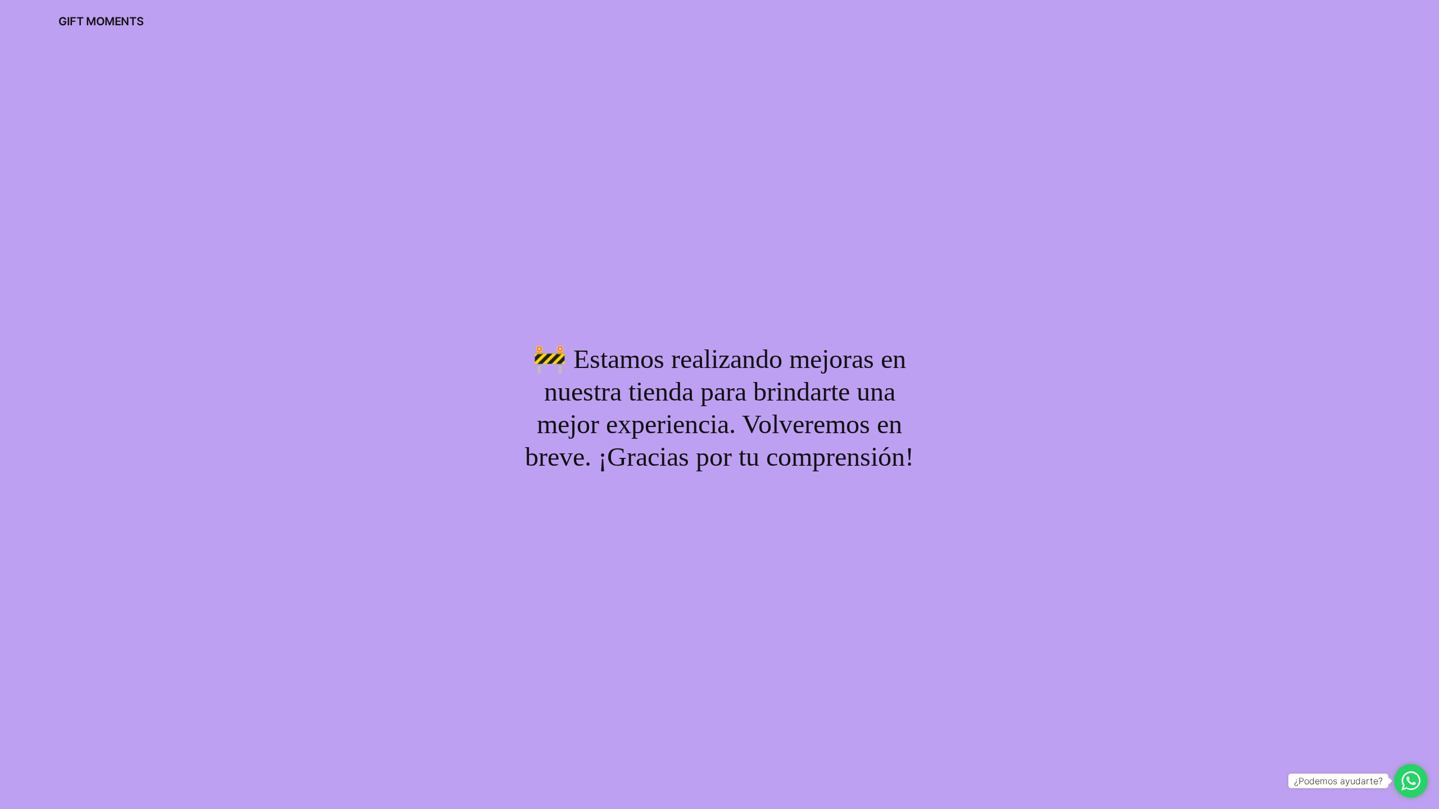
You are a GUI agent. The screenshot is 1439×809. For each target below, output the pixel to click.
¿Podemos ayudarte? (1338, 781)
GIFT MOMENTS (100, 21)
